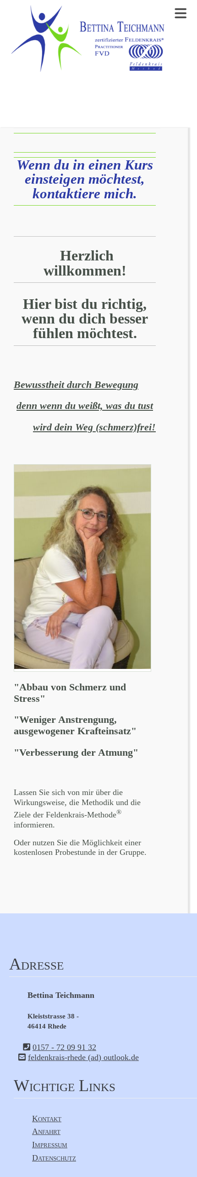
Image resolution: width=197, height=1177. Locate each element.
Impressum (49, 1144)
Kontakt (46, 1118)
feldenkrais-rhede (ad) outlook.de (83, 1057)
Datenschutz (54, 1157)
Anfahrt (46, 1131)
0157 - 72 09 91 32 (64, 1047)
